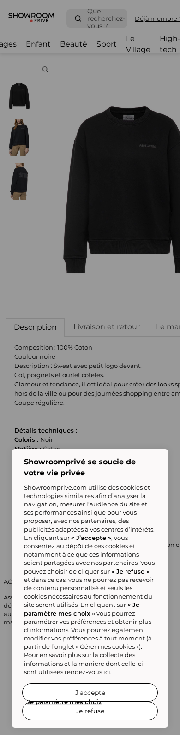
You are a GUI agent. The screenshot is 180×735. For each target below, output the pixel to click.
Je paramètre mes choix (64, 701)
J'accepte (90, 692)
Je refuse (90, 711)
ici (106, 672)
